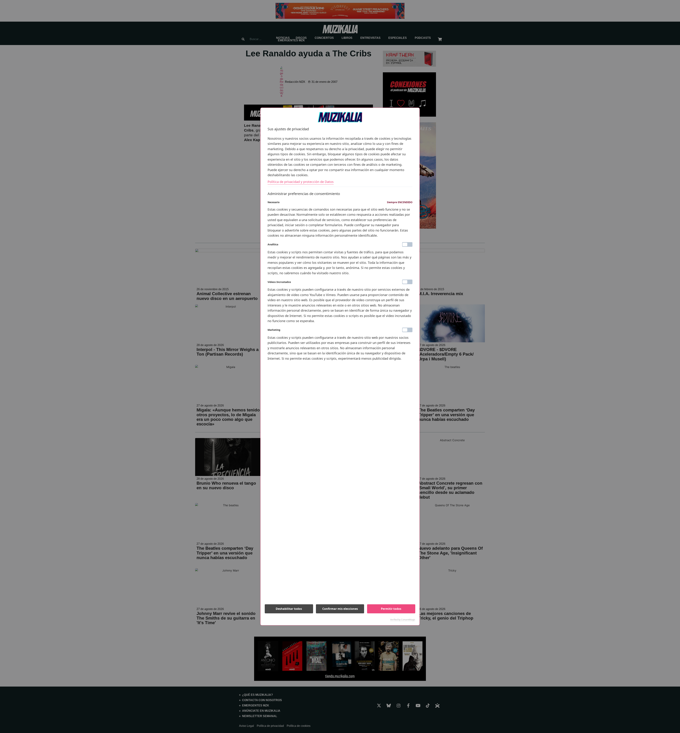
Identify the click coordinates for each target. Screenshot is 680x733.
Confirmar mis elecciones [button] (340, 609)
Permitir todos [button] (391, 609)
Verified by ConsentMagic (402, 619)
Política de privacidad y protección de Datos (301, 182)
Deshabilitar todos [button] (289, 609)
